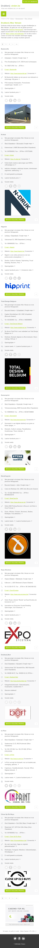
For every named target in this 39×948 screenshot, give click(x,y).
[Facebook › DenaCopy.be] (10, 529)
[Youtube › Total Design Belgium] (19, 354)
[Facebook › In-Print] (10, 785)
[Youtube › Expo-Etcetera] (19, 623)
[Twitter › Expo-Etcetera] (6, 623)
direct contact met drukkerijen (15, 33)
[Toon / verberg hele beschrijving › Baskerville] (21, 78)
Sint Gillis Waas (21, 823)
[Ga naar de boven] (36, 127)
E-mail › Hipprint (9, 247)
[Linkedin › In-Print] (15, 785)
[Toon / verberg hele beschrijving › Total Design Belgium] (21, 332)
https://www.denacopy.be (17, 502)
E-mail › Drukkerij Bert (11, 677)
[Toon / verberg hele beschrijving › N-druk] (21, 164)
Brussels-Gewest (10, 310)
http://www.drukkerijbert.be (18, 681)
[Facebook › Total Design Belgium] (10, 354)
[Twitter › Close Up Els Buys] (6, 867)
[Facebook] (19, 938)
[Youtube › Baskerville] (19, 100)
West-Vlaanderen (10, 143)
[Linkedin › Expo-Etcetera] (15, 623)
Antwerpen (8, 58)
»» (16, 44)
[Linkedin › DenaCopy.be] (15, 529)
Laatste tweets (10, 346)
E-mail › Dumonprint (11, 416)
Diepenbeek (14, 236)
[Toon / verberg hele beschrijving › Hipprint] (21, 256)
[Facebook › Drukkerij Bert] (10, 702)
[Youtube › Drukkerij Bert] (19, 702)
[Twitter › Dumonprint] (6, 446)
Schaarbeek (20, 310)
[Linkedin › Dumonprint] (15, 446)
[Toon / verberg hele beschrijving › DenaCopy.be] (21, 507)
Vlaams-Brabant (9, 579)
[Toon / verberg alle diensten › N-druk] (21, 170)
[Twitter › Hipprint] (6, 278)
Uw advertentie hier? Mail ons (19, 924)
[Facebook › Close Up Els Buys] (10, 867)
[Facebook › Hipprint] (10, 278)
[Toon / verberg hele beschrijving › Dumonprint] (21, 424)
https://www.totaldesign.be (18, 327)
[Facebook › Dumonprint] (10, 446)
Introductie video (27, 270)
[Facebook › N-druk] (10, 186)
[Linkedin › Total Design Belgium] (15, 354)
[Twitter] (15, 938)
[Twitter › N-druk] (6, 186)
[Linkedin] (23, 938)
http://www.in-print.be (16, 758)
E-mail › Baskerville (10, 69)
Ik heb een (30, 1)
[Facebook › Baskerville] (10, 100)
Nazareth (19, 664)
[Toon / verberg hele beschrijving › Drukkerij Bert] (21, 686)
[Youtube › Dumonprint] (19, 446)
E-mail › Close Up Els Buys (13, 836)
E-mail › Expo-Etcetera (11, 590)
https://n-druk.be (15, 159)
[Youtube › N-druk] (19, 186)
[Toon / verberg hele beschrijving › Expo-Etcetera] (21, 601)
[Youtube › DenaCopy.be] (19, 529)
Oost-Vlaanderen (10, 664)
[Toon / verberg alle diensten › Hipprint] (21, 262)
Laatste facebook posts (13, 92)
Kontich (15, 58)
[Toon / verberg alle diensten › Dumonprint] (21, 430)
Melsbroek (19, 579)
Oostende (19, 404)
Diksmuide (20, 143)
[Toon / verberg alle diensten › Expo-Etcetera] (21, 607)
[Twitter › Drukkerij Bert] (6, 702)
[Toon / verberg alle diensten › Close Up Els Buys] (21, 851)
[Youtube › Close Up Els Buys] (19, 867)
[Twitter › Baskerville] (6, 100)
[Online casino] (19, 905)
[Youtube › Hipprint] (19, 278)
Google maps (23, 58)
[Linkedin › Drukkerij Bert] (15, 702)
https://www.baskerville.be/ (18, 73)
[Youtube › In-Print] (19, 785)
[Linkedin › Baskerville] (15, 100)
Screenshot (32, 73)
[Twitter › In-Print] (6, 785)
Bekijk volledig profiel (15, 127)
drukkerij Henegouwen (16, 29)
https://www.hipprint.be (17, 251)
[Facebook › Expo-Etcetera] (10, 623)
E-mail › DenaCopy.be (11, 498)
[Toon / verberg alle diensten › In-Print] (21, 769)
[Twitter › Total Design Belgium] (6, 354)
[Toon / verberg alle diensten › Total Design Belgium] (21, 338)
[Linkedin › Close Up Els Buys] (15, 867)
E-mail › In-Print (9, 755)
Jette (18, 485)
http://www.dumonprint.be (18, 419)
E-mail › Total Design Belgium (14, 324)
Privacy (23, 943)
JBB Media (17, 943)
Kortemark (20, 740)
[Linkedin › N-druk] (15, 186)
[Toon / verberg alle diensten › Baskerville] (21, 84)
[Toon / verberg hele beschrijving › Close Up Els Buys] (21, 845)
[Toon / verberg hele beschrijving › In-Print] (21, 763)
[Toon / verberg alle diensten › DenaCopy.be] (21, 513)
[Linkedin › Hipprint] (15, 278)
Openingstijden (10, 88)
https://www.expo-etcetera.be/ (19, 594)
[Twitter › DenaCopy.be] (6, 529)
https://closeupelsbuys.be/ (18, 840)
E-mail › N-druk (9, 155)
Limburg (7, 236)
